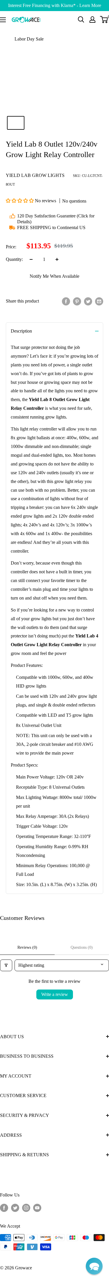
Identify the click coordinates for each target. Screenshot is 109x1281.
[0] (104, 19)
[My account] (92, 19)
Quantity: (14, 259)
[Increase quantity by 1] (57, 259)
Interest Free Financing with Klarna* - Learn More (54, 5)
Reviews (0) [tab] (27, 947)
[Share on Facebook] (66, 301)
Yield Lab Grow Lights (35, 175)
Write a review (54, 994)
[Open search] (81, 19)
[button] (20, 200)
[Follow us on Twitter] (15, 1207)
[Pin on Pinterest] (77, 301)
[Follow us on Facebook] (4, 1207)
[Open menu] (3, 19)
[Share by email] (99, 301)
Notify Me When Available (54, 276)
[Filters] (6, 965)
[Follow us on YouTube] (37, 1207)
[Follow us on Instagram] (26, 1207)
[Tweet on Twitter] (88, 301)
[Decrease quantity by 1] (31, 259)
